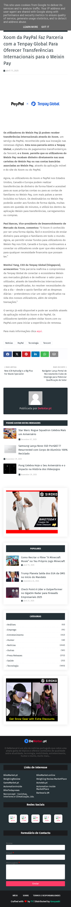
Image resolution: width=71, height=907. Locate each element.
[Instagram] (35, 818)
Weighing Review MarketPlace (51, 779)
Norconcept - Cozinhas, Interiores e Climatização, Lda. (18, 795)
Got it (45, 27)
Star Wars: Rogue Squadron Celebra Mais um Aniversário (42, 432)
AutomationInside (12, 786)
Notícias (9, 343)
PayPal (21, 343)
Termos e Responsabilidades (46, 895)
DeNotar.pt (44, 408)
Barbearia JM (42, 793)
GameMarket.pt (11, 782)
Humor (36, 640)
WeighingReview (11, 779)
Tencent (47, 343)
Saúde (36, 660)
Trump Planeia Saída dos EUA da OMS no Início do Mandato (43, 575)
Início (15, 895)
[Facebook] (13, 818)
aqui (39, 331)
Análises (36, 624)
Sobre (26, 895)
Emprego (36, 629)
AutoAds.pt (42, 782)
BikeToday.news (11, 790)
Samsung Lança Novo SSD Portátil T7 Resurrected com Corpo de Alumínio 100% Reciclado (43, 449)
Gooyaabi (55, 901)
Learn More (30, 27)
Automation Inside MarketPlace (45, 787)
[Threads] (47, 818)
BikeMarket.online (45, 775)
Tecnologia (33, 343)
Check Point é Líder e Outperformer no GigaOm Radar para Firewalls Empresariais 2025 (41, 593)
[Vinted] (58, 818)
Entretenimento (36, 635)
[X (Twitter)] (24, 818)
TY (32, 901)
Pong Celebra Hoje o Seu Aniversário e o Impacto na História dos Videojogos (41, 467)
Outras (36, 650)
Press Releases (36, 655)
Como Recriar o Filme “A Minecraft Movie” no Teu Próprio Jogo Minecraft (43, 559)
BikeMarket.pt (10, 775)
